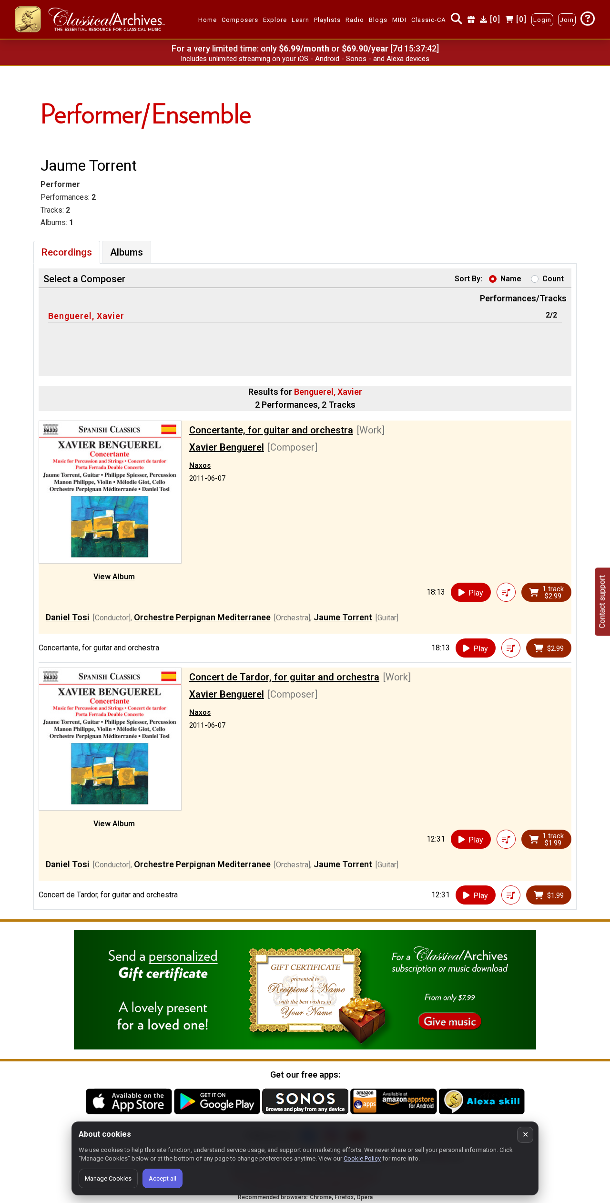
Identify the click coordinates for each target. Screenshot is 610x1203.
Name (510, 278)
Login (542, 19)
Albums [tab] (126, 252)
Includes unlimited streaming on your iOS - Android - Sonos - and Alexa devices (305, 58)
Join (567, 19)
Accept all (162, 1178)
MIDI (399, 19)
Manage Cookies (108, 1178)
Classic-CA (428, 19)
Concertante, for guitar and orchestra (271, 430)
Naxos (200, 465)
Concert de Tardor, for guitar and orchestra (284, 677)
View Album (114, 576)
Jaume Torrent (343, 617)
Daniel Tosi (68, 617)
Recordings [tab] (66, 252)
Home (207, 19)
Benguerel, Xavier (86, 316)
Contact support (602, 601)
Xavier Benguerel (226, 447)
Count (553, 278)
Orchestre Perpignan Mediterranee (202, 617)
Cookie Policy (362, 1158)
